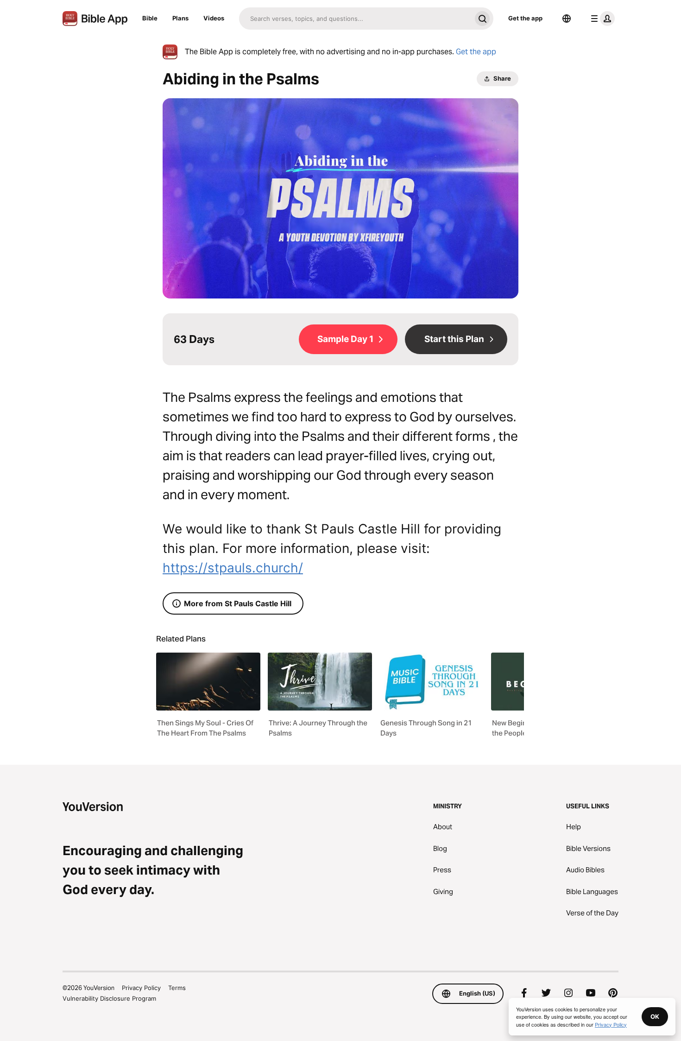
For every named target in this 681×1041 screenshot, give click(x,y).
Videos (213, 18)
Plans (180, 18)
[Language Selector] (566, 18)
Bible (150, 18)
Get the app (525, 18)
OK (654, 1016)
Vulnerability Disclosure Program (109, 998)
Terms (177, 987)
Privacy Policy (141, 987)
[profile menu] (600, 18)
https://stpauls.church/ (233, 568)
